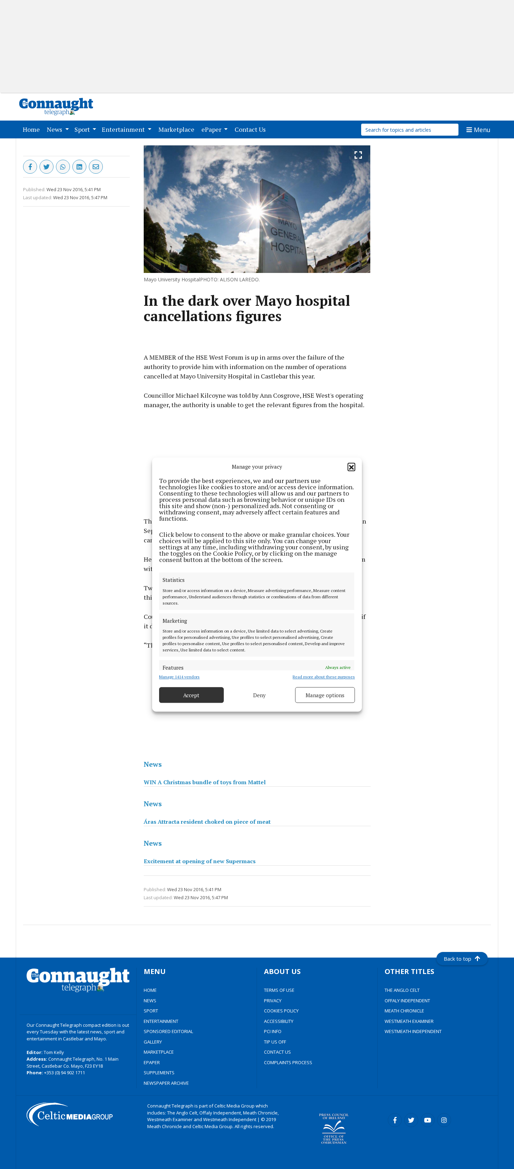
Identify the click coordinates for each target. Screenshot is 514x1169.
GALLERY (153, 1042)
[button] (351, 466)
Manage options (325, 695)
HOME (150, 990)
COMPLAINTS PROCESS (288, 1062)
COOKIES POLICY (281, 1011)
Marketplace (177, 129)
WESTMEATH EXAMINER (409, 1021)
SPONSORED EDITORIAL (168, 1031)
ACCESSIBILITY (278, 1021)
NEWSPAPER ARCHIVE (166, 1083)
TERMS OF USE (279, 990)
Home (33, 129)
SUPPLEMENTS (159, 1072)
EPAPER (152, 1062)
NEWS (150, 1000)
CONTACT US (277, 1052)
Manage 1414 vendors (179, 676)
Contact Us (252, 129)
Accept (191, 695)
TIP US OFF (275, 1042)
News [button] (55, 129)
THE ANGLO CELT (402, 990)
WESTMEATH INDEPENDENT (413, 1031)
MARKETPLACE (159, 1052)
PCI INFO (272, 1031)
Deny (259, 695)
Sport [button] (82, 129)
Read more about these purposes (324, 676)
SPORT (151, 1011)
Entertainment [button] (124, 129)
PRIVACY (272, 1000)
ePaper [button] (212, 129)
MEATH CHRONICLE (404, 1011)
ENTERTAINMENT (161, 1021)
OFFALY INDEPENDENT (407, 1000)
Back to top (457, 958)
